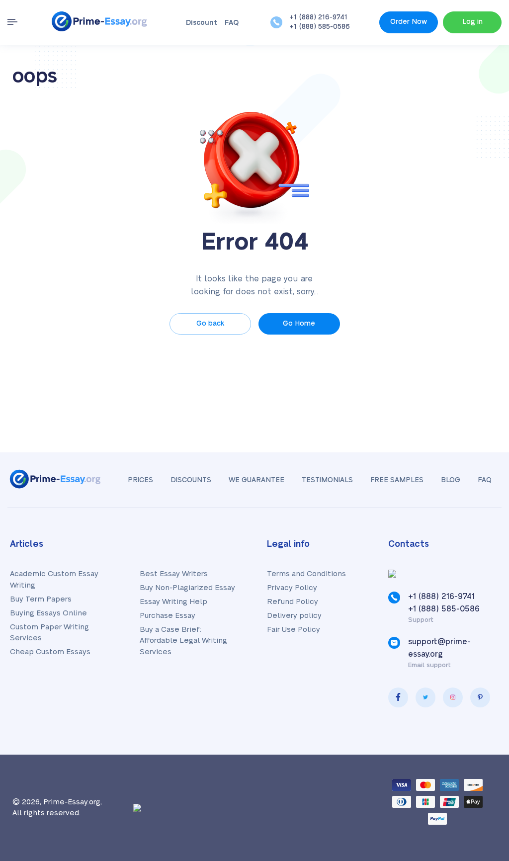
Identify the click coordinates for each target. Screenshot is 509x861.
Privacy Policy (292, 588)
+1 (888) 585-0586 (319, 26)
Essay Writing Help (173, 601)
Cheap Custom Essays (50, 652)
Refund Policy (292, 601)
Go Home (299, 323)
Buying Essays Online (48, 613)
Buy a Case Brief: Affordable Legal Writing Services (183, 641)
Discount (201, 22)
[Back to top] (479, 756)
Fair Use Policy (293, 629)
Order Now (408, 21)
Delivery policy (294, 615)
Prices (140, 480)
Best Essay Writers (174, 574)
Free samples (397, 480)
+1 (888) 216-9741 (318, 17)
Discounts (190, 480)
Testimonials (327, 480)
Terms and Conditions (306, 574)
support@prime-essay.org (439, 648)
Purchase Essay (167, 615)
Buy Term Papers (41, 599)
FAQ (232, 22)
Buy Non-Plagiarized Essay (187, 588)
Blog (450, 480)
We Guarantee (256, 480)
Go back (210, 323)
